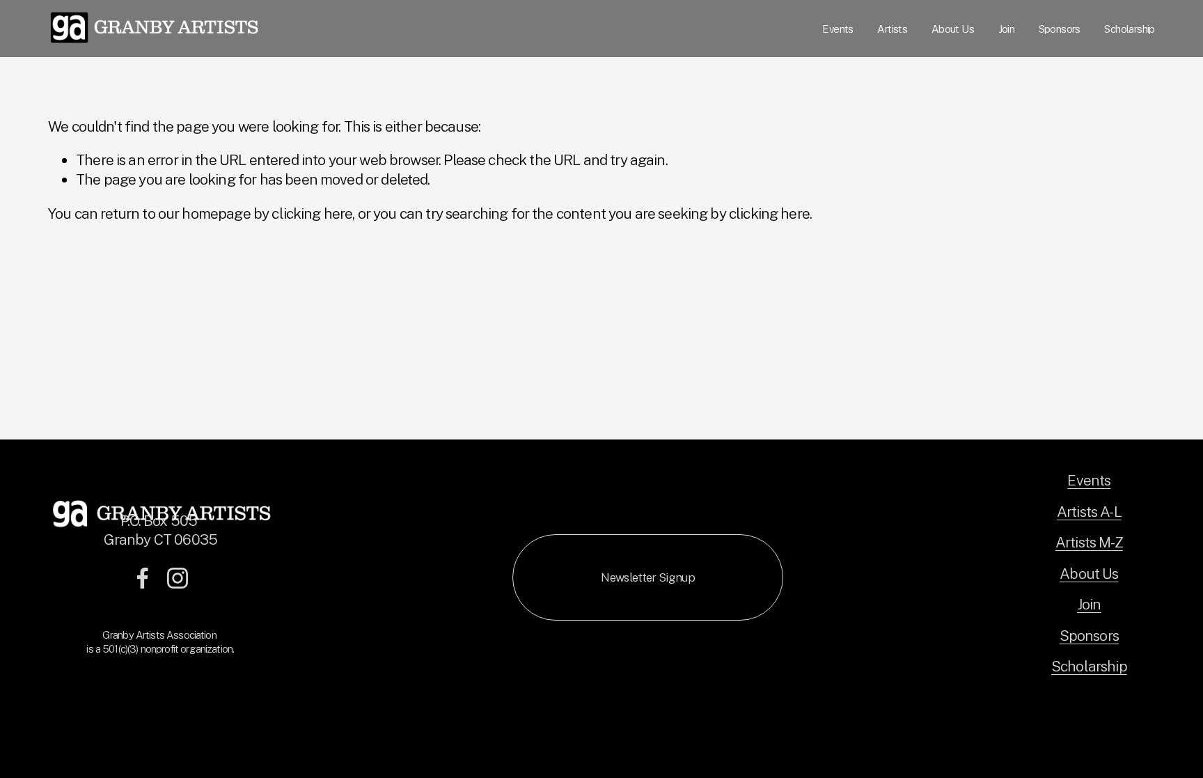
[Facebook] (143, 578)
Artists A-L (1089, 511)
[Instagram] (177, 578)
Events (837, 29)
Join (1006, 29)
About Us (952, 29)
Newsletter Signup (647, 577)
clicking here (312, 213)
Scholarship (1129, 29)
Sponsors (1059, 29)
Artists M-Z (1089, 542)
